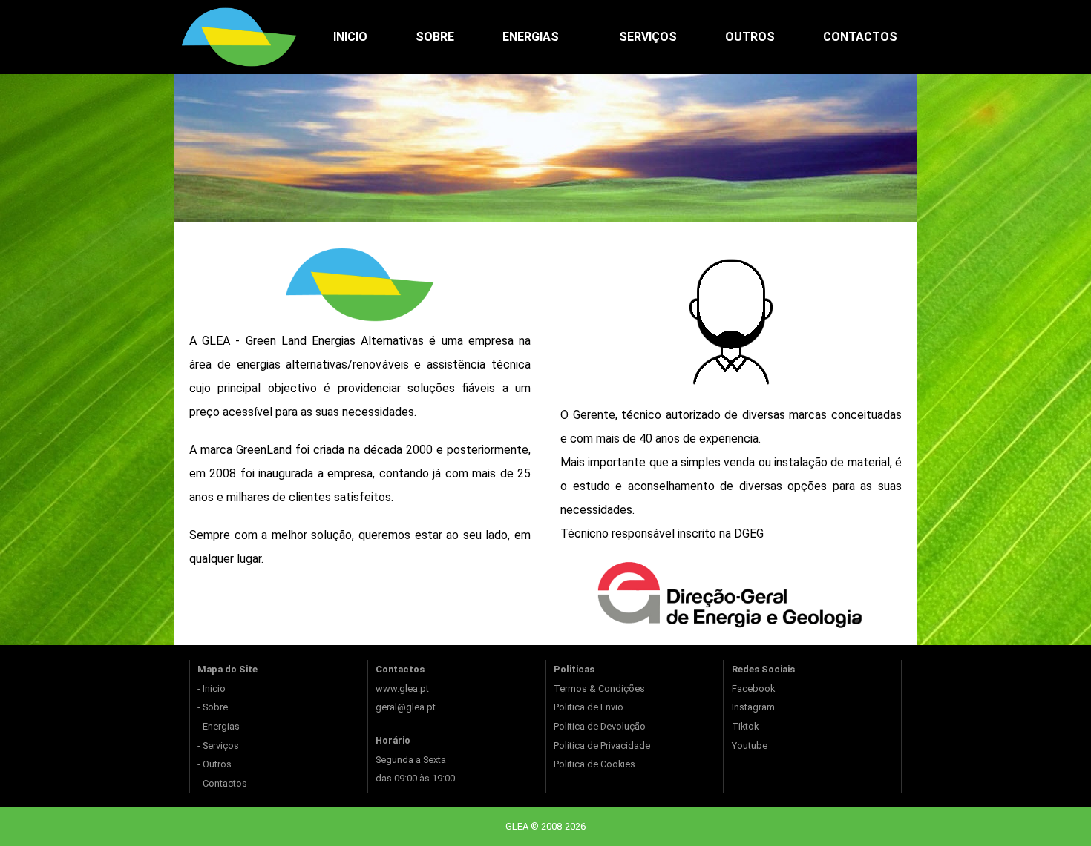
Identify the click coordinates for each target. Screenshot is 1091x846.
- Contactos (222, 783)
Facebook (753, 688)
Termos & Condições (599, 688)
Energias (530, 37)
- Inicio (211, 688)
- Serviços (218, 745)
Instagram (753, 707)
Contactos (860, 37)
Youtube (749, 745)
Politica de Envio (588, 707)
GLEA (518, 826)
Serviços (648, 37)
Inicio (350, 37)
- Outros (214, 764)
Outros (750, 37)
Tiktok (745, 726)
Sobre (435, 37)
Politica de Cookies (594, 764)
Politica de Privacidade (602, 745)
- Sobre (212, 707)
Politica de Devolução (600, 726)
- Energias (218, 726)
